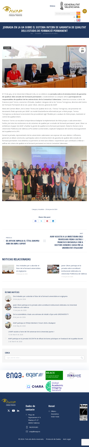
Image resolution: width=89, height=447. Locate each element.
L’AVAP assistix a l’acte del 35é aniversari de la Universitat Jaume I (31, 332)
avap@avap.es (34, 431)
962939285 (33, 427)
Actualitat (7, 48)
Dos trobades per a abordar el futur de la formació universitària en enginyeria (28, 268)
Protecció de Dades (53, 439)
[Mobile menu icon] (84, 11)
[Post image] (8, 269)
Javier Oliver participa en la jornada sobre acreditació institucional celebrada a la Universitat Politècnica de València (74, 269)
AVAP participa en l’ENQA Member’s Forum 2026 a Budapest (34, 323)
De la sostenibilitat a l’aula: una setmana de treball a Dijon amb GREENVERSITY (41, 314)
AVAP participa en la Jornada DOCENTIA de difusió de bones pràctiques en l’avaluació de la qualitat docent (45, 339)
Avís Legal (67, 439)
